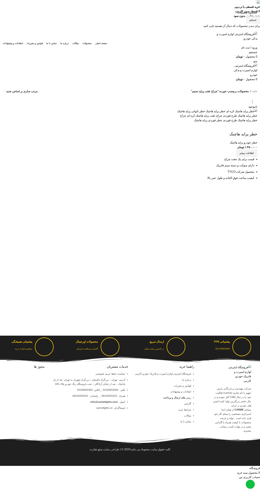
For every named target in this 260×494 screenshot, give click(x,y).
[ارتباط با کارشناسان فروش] (250, 484)
